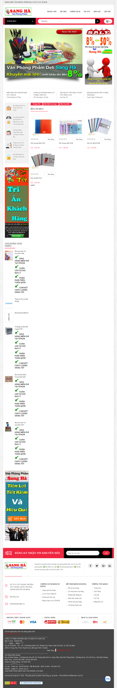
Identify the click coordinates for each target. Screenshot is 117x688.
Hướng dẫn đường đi (74, 595)
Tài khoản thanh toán (75, 605)
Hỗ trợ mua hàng (73, 588)
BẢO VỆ (13, 683)
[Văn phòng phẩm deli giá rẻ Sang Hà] (98, 71)
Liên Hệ (107, 11)
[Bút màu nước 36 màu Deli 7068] (9, 255)
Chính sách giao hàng (75, 602)
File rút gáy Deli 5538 (66, 143)
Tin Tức (87, 11)
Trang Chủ (52, 11)
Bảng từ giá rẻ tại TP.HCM (51, 600)
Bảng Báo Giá (98, 602)
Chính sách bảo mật (48, 597)
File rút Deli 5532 (36, 178)
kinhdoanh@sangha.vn (17, 604)
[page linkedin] (109, 565)
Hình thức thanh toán (75, 598)
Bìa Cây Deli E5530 (93, 143)
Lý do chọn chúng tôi (49, 594)
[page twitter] (96, 565)
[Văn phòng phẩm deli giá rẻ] (98, 41)
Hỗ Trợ (63, 11)
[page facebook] (90, 565)
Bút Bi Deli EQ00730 (21, 313)
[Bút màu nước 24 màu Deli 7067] (9, 427)
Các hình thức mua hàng (76, 591)
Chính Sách (75, 11)
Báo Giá (97, 11)
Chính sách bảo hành (49, 590)
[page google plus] (103, 565)
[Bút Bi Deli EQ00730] (9, 317)
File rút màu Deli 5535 (38, 143)
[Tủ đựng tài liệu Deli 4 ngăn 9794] (9, 331)
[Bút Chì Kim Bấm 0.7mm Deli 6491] (9, 379)
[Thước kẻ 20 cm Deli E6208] (9, 303)
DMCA (7, 683)
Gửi (106, 553)
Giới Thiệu (97, 591)
